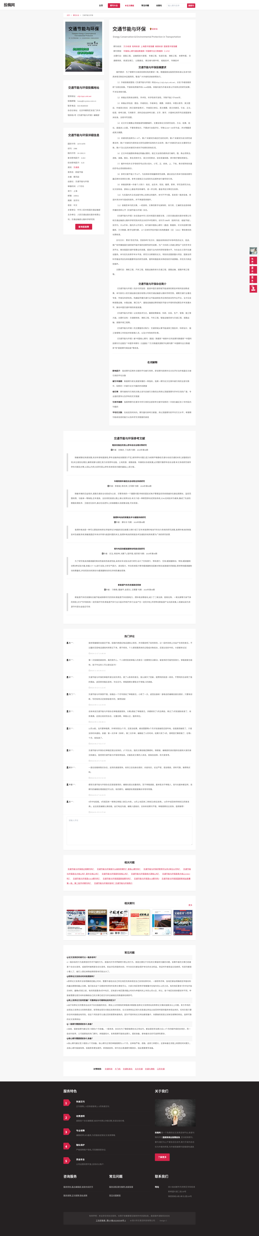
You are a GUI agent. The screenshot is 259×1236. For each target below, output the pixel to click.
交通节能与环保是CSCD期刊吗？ (86, 878)
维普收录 (159, 46)
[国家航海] (140, 922)
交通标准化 (128, 1069)
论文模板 (130, 5)
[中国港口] (118, 922)
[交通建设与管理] (183, 922)
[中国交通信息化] (97, 922)
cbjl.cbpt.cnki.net (84, 96)
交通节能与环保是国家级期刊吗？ (117, 878)
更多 (190, 905)
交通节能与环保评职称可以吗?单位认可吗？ (162, 869)
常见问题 (145, 5)
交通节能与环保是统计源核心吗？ (145, 874)
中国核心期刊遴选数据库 (134, 51)
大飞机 (118, 1069)
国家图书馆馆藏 (170, 46)
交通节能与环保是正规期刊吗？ (81, 869)
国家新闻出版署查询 (171, 1137)
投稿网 (9, 5)
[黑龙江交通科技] (161, 922)
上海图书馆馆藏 (147, 46)
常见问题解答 (115, 1195)
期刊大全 (114, 5)
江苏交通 (161, 1069)
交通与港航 (150, 1069)
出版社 (159, 5)
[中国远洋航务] (76, 922)
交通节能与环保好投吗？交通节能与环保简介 (113, 883)
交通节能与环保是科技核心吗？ (115, 874)
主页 (101, 5)
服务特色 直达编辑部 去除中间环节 (78, 1187)
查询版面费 (83, 227)
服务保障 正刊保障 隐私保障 (75, 1195)
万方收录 (127, 46)
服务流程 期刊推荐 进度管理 (121, 1187)
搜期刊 (191, 5)
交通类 (76, 167)
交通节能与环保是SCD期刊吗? (146, 878)
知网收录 (136, 46)
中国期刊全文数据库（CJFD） (158, 51)
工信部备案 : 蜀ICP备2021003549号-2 (111, 1220)
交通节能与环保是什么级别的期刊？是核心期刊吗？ (119, 869)
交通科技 (109, 1069)
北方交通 (139, 1069)
